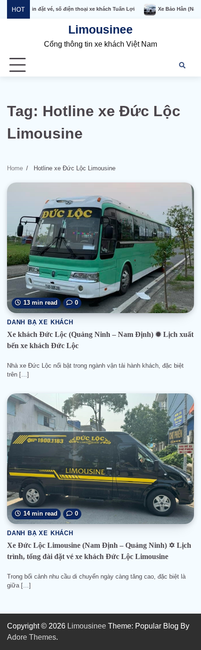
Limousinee (100, 29)
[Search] (182, 65)
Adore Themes (31, 637)
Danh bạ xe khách (40, 322)
